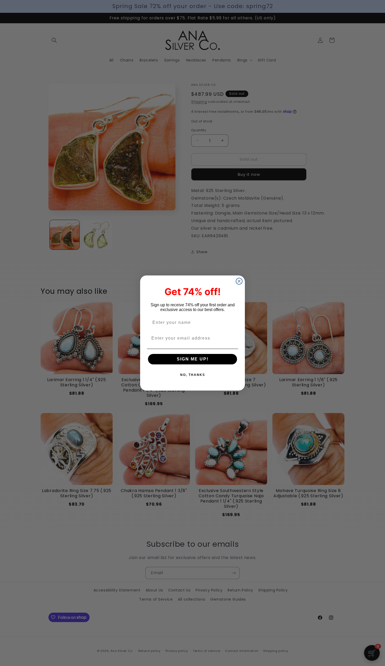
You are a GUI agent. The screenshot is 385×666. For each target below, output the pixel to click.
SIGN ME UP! (192, 359)
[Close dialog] (239, 281)
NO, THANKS (192, 375)
